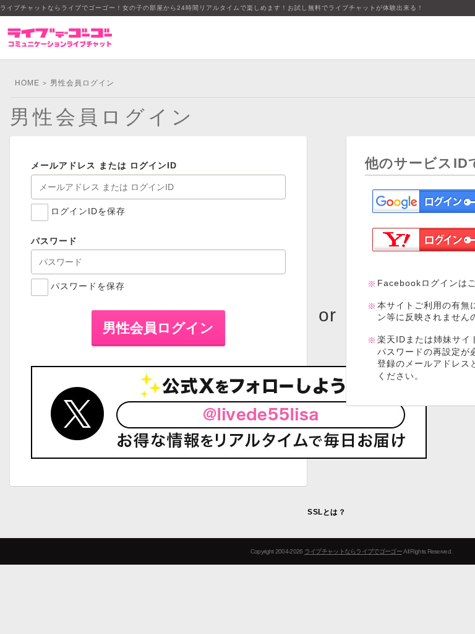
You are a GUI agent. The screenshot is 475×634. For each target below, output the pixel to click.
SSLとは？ (326, 512)
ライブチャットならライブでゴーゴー (353, 551)
